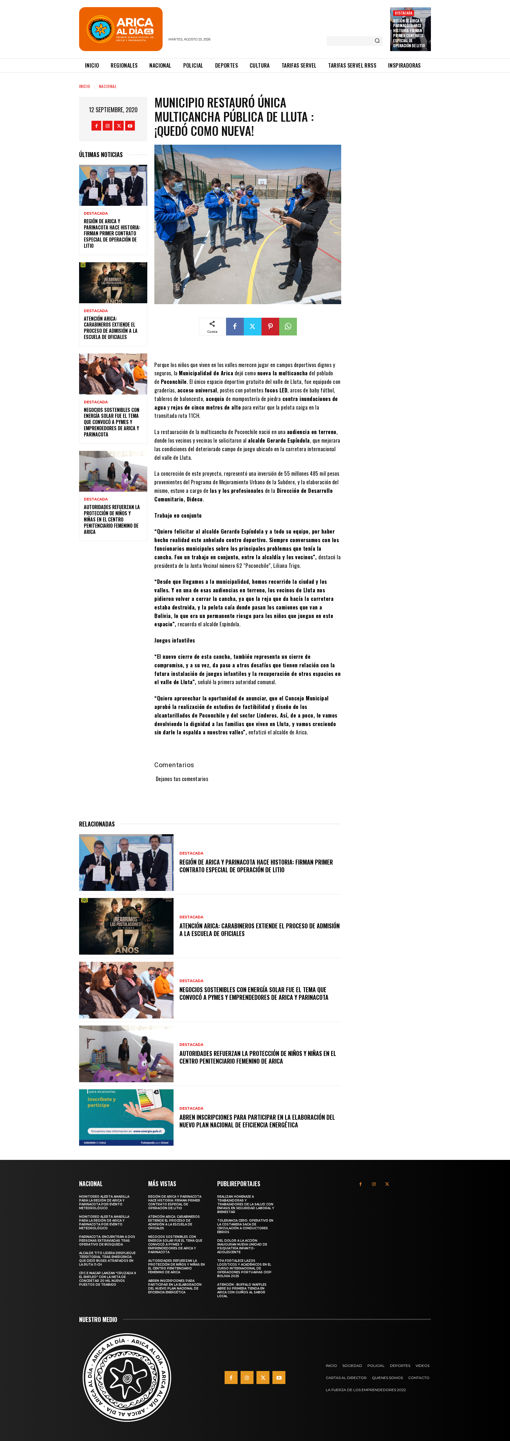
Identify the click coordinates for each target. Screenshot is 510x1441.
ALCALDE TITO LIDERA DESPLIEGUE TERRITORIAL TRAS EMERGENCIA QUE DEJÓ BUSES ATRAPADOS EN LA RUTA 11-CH (107, 1258)
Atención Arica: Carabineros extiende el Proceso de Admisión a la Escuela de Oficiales (111, 327)
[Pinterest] (270, 326)
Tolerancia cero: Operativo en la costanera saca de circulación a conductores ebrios (245, 1226)
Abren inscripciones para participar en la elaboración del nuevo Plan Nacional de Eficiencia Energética (257, 1121)
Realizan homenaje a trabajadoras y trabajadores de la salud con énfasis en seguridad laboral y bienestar (245, 1204)
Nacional (108, 86)
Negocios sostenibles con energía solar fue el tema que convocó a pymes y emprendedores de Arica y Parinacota (111, 422)
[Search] (377, 41)
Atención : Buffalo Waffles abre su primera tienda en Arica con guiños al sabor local (242, 1290)
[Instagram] (107, 126)
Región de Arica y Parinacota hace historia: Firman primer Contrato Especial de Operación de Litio (409, 33)
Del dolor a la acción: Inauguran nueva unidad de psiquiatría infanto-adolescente (242, 1246)
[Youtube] (130, 126)
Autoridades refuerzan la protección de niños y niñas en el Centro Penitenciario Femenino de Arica (112, 519)
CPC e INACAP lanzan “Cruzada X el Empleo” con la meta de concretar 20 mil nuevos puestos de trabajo (107, 1279)
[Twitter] (119, 126)
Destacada (403, 12)
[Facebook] (96, 126)
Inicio (84, 86)
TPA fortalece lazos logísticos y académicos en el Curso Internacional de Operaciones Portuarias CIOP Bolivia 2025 (244, 1268)
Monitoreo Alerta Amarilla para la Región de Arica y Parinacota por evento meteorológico (104, 1202)
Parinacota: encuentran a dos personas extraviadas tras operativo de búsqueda (107, 1240)
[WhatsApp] (288, 326)
